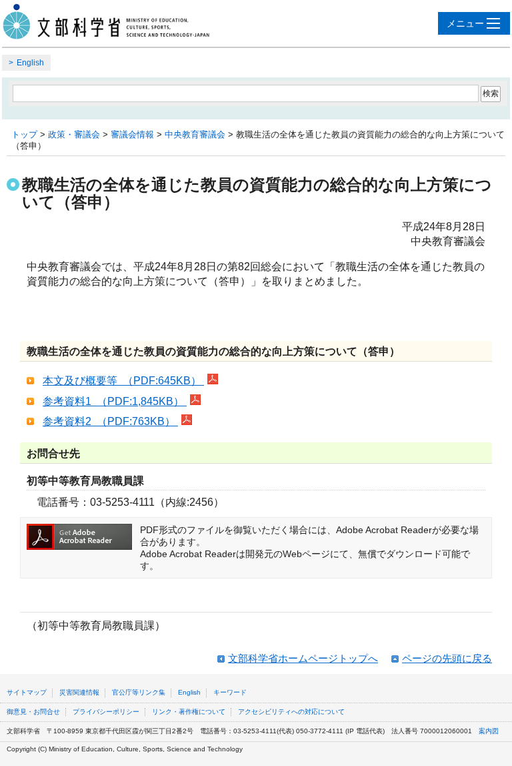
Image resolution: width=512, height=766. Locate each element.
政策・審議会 (74, 134)
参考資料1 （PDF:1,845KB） (115, 401)
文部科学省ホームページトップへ (303, 658)
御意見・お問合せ (33, 711)
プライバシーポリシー (106, 711)
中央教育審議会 (195, 134)
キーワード (230, 692)
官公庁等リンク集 (138, 692)
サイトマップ (27, 692)
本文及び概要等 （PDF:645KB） (123, 380)
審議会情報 (132, 134)
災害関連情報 (79, 692)
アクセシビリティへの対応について (291, 711)
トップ (24, 134)
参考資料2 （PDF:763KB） (110, 421)
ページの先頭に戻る (447, 658)
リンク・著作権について (188, 711)
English (30, 62)
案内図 (489, 731)
